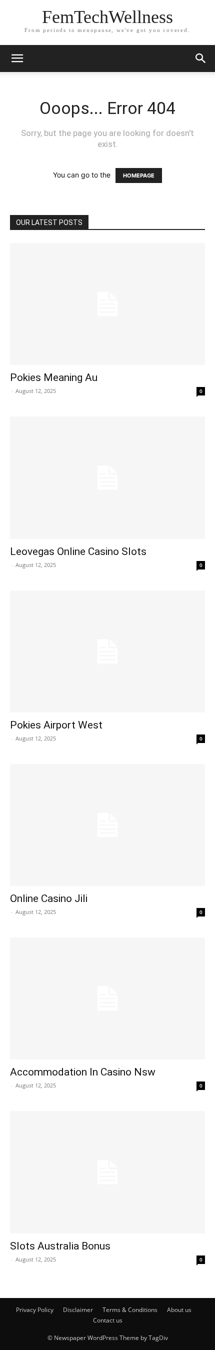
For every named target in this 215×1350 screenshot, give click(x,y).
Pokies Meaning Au (54, 378)
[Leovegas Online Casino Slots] (107, 477)
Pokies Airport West (56, 725)
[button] (201, 58)
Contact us (107, 1320)
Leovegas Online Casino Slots (78, 552)
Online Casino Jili (49, 898)
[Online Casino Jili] (107, 825)
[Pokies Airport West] (107, 651)
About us (179, 1310)
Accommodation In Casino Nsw (83, 1072)
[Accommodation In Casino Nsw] (107, 999)
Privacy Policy (35, 1310)
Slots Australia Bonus (60, 1246)
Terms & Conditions (130, 1310)
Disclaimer (78, 1310)
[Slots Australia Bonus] (107, 1172)
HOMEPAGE (138, 175)
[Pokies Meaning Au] (107, 304)
